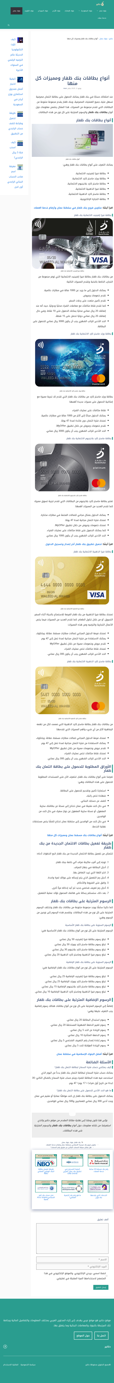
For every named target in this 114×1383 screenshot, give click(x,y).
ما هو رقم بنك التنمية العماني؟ (72, 1196)
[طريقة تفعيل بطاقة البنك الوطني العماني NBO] (46, 1164)
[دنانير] (99, 3)
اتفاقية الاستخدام (10, 1364)
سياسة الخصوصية (28, 1364)
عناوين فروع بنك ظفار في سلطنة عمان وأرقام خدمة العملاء (68, 208)
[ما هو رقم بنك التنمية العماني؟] (72, 1190)
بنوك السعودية (86, 10)
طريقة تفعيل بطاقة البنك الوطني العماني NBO (46, 1171)
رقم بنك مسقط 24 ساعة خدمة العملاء (98, 1170)
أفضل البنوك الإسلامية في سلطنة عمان (79, 1054)
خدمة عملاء (102, 18)
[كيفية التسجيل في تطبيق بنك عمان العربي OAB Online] (72, 1164)
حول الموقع (83, 1335)
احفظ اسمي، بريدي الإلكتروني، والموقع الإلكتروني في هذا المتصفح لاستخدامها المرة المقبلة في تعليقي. (75, 1276)
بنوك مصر (102, 10)
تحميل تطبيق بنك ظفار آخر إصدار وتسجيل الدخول (74, 544)
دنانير (111, 38)
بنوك (71, 1142)
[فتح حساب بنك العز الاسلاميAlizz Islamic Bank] (46, 1190)
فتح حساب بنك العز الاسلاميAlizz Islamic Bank (46, 1197)
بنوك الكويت (29, 10)
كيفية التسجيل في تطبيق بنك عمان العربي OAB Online (72, 1171)
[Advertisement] (72, 58)
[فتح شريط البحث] (9, 25)
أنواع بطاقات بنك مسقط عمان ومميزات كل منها (74, 835)
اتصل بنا (101, 1335)
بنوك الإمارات (69, 10)
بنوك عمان (16, 10)
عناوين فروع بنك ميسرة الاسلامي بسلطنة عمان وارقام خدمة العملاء (71, 1144)
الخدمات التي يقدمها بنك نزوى (98, 1196)
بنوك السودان (43, 10)
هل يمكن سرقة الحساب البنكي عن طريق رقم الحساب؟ (71, 1147)
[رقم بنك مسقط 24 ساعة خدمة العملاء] (99, 1164)
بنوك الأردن (56, 10)
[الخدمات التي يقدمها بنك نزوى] (99, 1190)
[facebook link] (5, 1346)
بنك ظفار (77, 1142)
